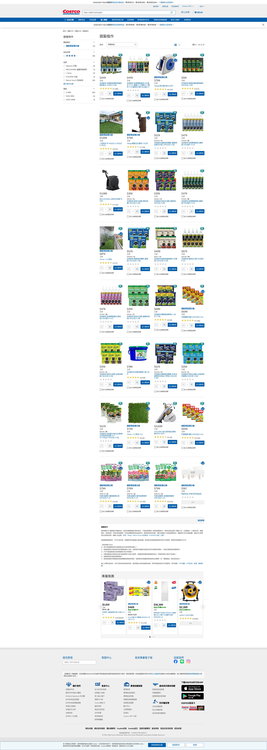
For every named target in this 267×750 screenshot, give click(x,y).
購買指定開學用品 (117, 25)
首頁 (64, 31)
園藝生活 (78, 31)
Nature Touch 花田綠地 (140, 535)
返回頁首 (201, 520)
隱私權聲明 (110, 728)
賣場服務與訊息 (143, 20)
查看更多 (176, 745)
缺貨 (192, 502)
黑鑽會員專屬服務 (160, 20)
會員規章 (155, 728)
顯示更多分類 (68, 84)
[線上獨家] (107, 20)
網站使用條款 (99, 728)
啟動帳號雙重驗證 (192, 674)
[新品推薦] (96, 20)
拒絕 (195, 745)
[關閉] (263, 24)
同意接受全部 (157, 745)
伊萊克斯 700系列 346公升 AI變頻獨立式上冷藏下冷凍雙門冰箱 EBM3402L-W (165, 615)
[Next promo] (203, 607)
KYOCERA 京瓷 (154, 535)
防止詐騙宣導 (156, 674)
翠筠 (124, 535)
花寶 (162, 535)
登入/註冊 (185, 12)
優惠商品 (81, 20)
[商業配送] (191, 20)
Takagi (129, 535)
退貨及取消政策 (166, 728)
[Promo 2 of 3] (152, 637)
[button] (173, 12)
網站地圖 (89, 728)
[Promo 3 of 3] (154, 637)
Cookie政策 (122, 728)
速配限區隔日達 (117, 20)
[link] (111, 75)
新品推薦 (92, 20)
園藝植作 (86, 31)
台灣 (201, 6)
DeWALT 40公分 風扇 (186, 615)
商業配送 (187, 20)
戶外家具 (189, 563)
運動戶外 (70, 31)
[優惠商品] (85, 20)
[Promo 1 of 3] (150, 637)
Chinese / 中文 (187, 6)
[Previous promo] (101, 607)
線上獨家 (104, 20)
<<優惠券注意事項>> (166, 2)
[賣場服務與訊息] (149, 20)
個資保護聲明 (144, 728)
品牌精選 (130, 20)
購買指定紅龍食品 (117, 2)
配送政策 (177, 728)
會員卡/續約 (175, 20)
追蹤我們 (179, 657)
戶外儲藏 (182, 563)
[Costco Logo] (71, 12)
